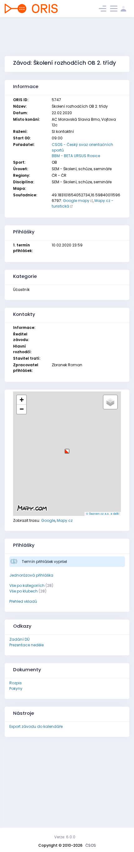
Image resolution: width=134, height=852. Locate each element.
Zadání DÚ (19, 639)
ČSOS (90, 845)
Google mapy (76, 200)
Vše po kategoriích (27, 585)
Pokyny (15, 688)
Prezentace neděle (26, 645)
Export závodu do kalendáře (36, 726)
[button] (67, 449)
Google (48, 520)
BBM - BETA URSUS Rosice (76, 155)
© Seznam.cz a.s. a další (102, 514)
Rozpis (15, 683)
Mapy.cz (65, 520)
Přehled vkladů (23, 601)
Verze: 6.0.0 (64, 837)
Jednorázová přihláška (31, 575)
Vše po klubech (23, 591)
